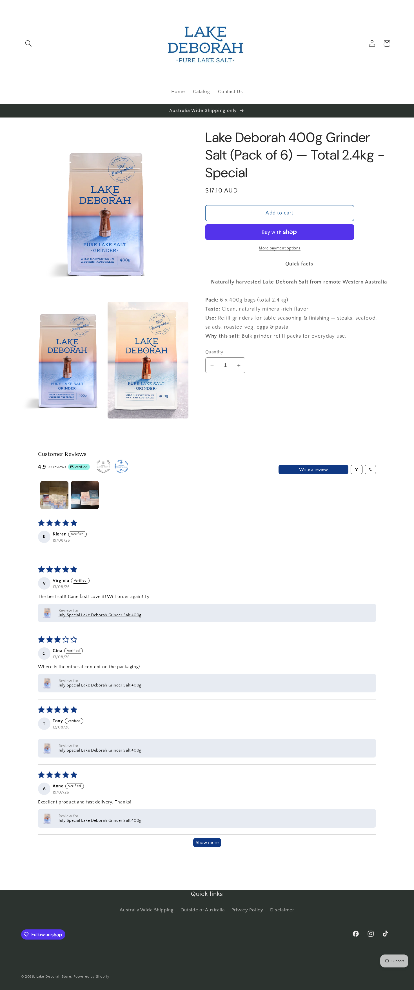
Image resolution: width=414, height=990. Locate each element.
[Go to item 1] (54, 495)
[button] (28, 43)
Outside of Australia (203, 910)
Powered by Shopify (92, 976)
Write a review (313, 469)
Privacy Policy (247, 910)
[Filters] (356, 469)
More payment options (280, 248)
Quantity (214, 352)
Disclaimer (282, 910)
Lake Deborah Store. (55, 976)
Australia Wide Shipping (147, 910)
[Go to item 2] (85, 495)
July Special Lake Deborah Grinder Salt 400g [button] (100, 615)
